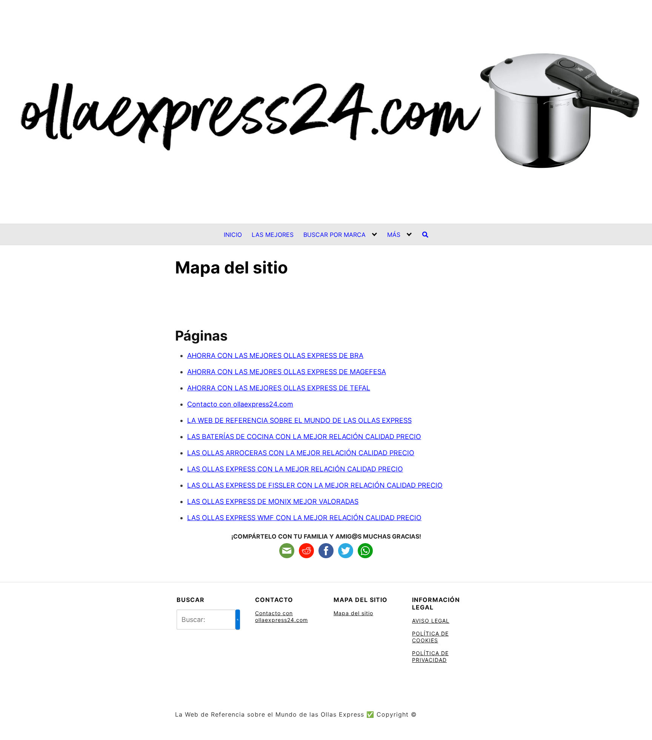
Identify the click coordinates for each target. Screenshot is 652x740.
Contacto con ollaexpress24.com (240, 404)
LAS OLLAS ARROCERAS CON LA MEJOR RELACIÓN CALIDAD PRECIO (300, 453)
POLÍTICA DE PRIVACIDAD (430, 656)
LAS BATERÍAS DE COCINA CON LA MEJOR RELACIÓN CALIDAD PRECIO (304, 437)
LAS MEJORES (273, 234)
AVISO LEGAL (430, 620)
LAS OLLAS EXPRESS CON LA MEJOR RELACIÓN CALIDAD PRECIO (295, 469)
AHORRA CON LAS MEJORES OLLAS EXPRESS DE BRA (275, 355)
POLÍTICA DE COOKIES (430, 636)
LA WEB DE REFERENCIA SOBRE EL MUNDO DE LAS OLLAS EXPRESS (299, 420)
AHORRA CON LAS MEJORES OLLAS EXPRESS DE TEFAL (278, 388)
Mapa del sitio (353, 613)
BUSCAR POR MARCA (334, 234)
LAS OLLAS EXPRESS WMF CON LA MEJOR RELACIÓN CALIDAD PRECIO (304, 518)
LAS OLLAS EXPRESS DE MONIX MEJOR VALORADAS (272, 501)
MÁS (393, 234)
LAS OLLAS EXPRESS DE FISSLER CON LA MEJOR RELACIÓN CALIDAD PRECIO (315, 485)
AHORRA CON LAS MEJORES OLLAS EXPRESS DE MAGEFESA (286, 372)
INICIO (233, 234)
